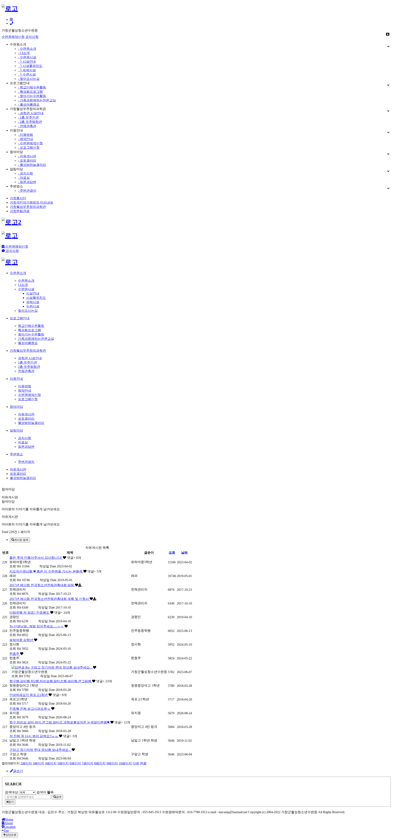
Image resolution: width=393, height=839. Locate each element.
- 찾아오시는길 (29, 78)
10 (125, 763)
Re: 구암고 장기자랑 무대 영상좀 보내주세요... (59, 667)
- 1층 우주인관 (28, 117)
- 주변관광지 (27, 190)
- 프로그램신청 (29, 147)
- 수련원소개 (27, 48)
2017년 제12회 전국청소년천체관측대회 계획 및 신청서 (49, 599)
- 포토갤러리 (27, 160)
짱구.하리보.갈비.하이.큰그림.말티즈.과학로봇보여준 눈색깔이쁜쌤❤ (59, 722)
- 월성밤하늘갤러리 (32, 165)
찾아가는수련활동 (31, 334)
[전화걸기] (11, 23)
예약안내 (24, 390)
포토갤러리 (26, 418)
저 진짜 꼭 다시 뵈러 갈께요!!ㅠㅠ (34, 736)
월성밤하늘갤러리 (31, 423)
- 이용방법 (25, 134)
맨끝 (143, 763)
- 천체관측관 (27, 126)
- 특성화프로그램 (30, 91)
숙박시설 (32, 302)
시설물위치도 (36, 297)
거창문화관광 (19, 211)
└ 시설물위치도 (30, 66)
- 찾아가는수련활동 (32, 96)
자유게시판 (26, 414)
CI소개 (23, 285)
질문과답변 (26, 446)
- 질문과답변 (27, 182)
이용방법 (24, 386)
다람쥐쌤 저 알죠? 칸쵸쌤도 (29, 612)
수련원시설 (26, 289)
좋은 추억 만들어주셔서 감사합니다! (36, 557)
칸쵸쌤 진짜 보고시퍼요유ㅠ (30, 708)
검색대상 (11, 792)
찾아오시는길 (28, 310)
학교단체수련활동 (31, 326)
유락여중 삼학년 (21, 640)
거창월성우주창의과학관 (28, 207)
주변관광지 (26, 462)
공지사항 (31, 37)
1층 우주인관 (27, 362)
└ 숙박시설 (27, 70)
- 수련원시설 (27, 57)
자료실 (23, 442)
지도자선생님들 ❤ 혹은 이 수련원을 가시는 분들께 (46, 571)
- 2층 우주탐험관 (30, 122)
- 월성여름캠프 (29, 104)
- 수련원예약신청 (30, 143)
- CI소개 (24, 53)
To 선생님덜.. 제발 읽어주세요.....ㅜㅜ (36, 626)
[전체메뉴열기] (11, 19)
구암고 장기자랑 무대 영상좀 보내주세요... (40, 750)
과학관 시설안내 (30, 358)
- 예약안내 (25, 139)
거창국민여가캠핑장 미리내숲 (31, 202)
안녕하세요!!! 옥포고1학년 (29, 695)
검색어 (45, 792)
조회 (172, 552)
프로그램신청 (28, 399)
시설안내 (32, 293)
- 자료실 (24, 177)
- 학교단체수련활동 (32, 87)
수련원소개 (26, 280)
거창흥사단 (18, 198)
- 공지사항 (25, 173)
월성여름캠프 (28, 343)
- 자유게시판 (27, 156)
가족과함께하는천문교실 (36, 338)
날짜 (184, 552)
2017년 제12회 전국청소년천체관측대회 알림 (42, 585)
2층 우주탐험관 (29, 366)
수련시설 (32, 306)
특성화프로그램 (29, 330)
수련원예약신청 (13, 37)
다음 (136, 763)
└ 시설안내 (27, 61)
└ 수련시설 (27, 74)
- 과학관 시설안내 (31, 113)
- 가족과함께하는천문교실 (37, 100)
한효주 (14, 653)
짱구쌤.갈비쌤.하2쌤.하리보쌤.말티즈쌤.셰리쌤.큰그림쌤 (50, 681)
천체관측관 (26, 371)
